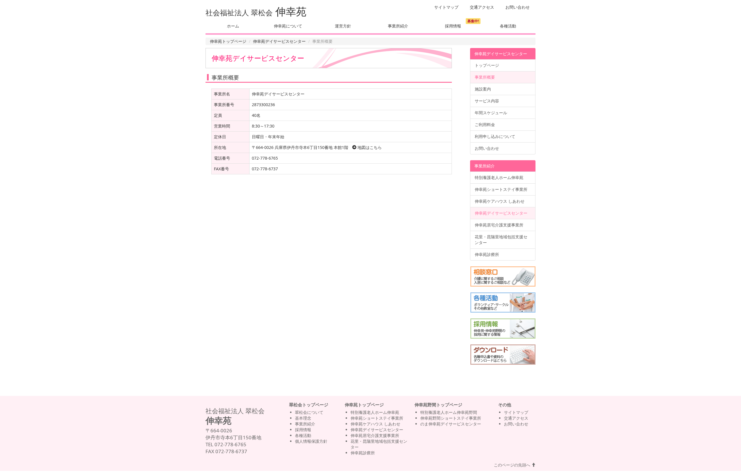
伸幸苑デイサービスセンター (279, 41)
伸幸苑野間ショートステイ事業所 (450, 418)
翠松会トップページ (308, 405)
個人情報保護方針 (311, 441)
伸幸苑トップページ (228, 41)
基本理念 (303, 418)
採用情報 (453, 26)
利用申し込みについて (495, 136)
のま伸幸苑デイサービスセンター (450, 424)
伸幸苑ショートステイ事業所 (501, 189)
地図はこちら (369, 147)
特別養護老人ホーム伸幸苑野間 (448, 412)
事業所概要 (485, 77)
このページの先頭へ (512, 465)
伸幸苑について (288, 26)
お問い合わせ (517, 7)
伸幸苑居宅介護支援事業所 (499, 225)
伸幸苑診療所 (487, 254)
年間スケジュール (491, 112)
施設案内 (483, 89)
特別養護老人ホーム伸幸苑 (499, 177)
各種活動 (508, 26)
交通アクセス (482, 7)
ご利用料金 (485, 124)
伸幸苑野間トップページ (438, 405)
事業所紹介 (398, 26)
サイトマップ (446, 7)
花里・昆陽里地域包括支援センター (501, 239)
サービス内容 (487, 101)
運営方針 (343, 26)
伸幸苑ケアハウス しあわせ (499, 201)
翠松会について (309, 412)
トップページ (487, 65)
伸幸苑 (291, 11)
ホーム (233, 26)
